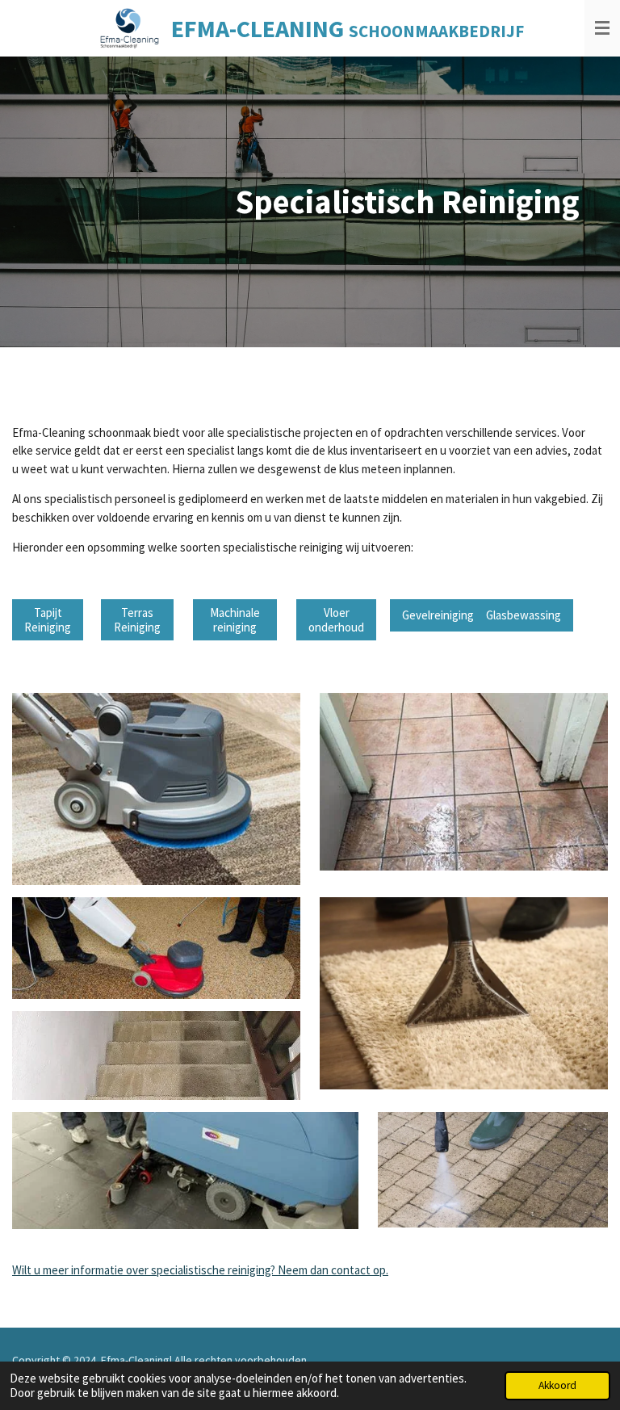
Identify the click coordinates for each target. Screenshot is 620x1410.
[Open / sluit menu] (602, 28)
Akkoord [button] (557, 1385)
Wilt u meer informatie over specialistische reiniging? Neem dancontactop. (200, 1270)
